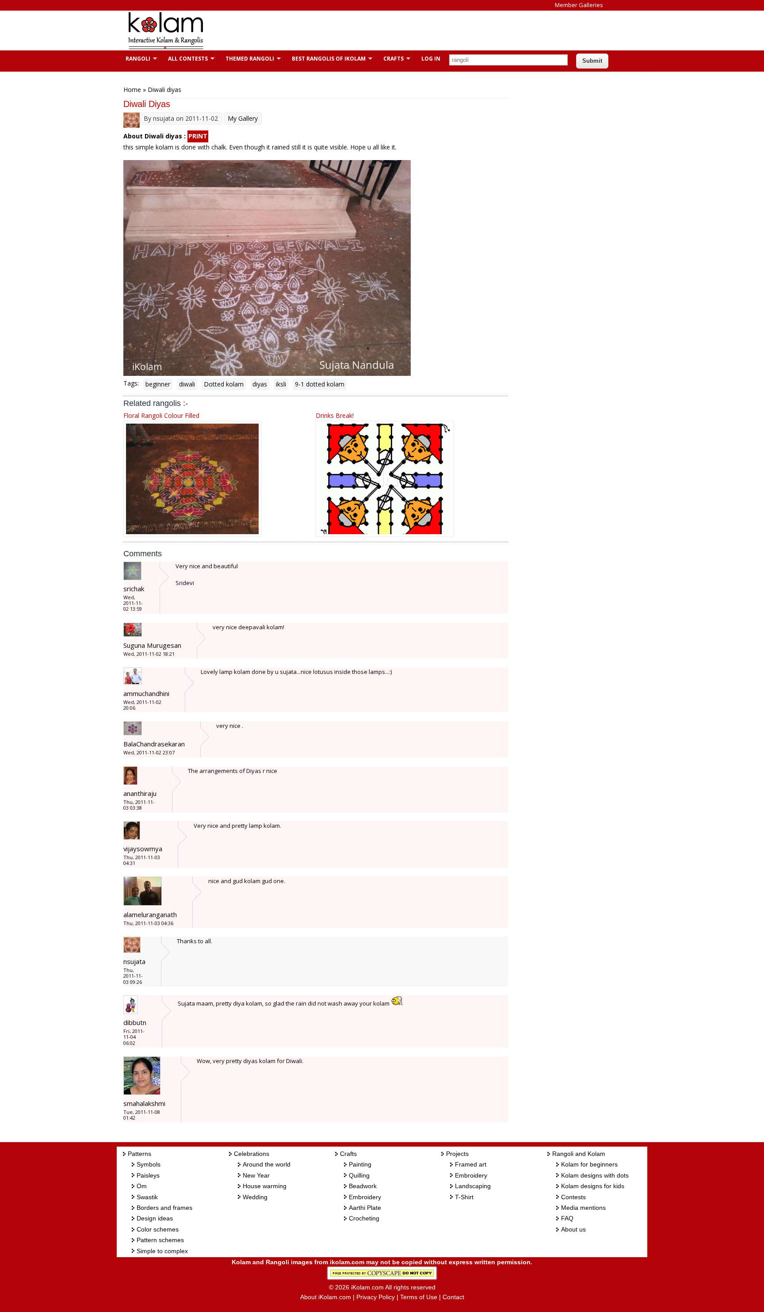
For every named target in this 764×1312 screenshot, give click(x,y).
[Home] (165, 48)
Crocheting (364, 1218)
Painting (360, 1164)
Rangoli (133, 58)
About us (573, 1229)
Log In (430, 58)
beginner (157, 384)
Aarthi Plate (365, 1207)
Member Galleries (579, 5)
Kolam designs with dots (595, 1175)
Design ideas (155, 1218)
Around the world (266, 1164)
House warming (264, 1186)
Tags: (131, 383)
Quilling (359, 1175)
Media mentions (583, 1207)
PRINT (197, 136)
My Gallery (243, 118)
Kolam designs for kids (592, 1186)
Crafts (389, 58)
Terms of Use (418, 1297)
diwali (187, 384)
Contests (573, 1197)
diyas (259, 384)
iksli (281, 384)
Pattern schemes (160, 1239)
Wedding (255, 1197)
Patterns (139, 1153)
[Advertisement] (375, 30)
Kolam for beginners (589, 1164)
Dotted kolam (224, 384)
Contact (453, 1297)
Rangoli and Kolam (578, 1153)
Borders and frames (164, 1207)
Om (142, 1186)
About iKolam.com (325, 1297)
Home (132, 89)
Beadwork (363, 1186)
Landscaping (473, 1186)
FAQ (567, 1218)
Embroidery (365, 1197)
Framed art (470, 1164)
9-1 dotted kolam (319, 384)
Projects (457, 1153)
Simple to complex (162, 1251)
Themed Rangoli (245, 58)
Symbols (148, 1164)
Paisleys (148, 1175)
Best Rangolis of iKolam (324, 58)
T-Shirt (464, 1197)
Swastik (147, 1197)
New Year (256, 1175)
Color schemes (158, 1229)
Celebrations (251, 1153)
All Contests (183, 58)
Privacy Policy (375, 1297)
